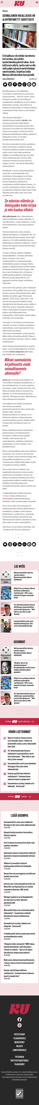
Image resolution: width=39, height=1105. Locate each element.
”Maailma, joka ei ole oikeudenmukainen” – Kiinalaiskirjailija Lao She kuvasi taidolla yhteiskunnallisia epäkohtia (24, 667)
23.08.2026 (7, 838)
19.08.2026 (7, 965)
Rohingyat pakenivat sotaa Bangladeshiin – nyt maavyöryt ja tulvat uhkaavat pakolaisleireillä (19, 900)
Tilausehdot (19, 1064)
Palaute (19, 1046)
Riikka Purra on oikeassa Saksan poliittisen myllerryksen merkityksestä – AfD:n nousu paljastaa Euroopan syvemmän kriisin (24, 593)
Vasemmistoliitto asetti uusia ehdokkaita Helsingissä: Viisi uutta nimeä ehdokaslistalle (23, 623)
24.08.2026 (7, 827)
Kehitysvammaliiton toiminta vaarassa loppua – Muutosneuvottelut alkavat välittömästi (23, 576)
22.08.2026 (7, 869)
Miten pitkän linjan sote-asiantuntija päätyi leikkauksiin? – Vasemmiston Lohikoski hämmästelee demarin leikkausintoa (19, 913)
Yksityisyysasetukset (19, 1060)
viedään (5, 496)
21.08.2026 (7, 918)
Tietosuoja (19, 1056)
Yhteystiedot (19, 1034)
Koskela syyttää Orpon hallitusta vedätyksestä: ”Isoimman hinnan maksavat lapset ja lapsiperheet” (19, 776)
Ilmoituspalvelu (19, 1050)
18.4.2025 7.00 (33, 79)
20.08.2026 (7, 939)
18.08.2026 (7, 979)
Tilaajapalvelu (19, 1038)
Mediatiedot (19, 1042)
